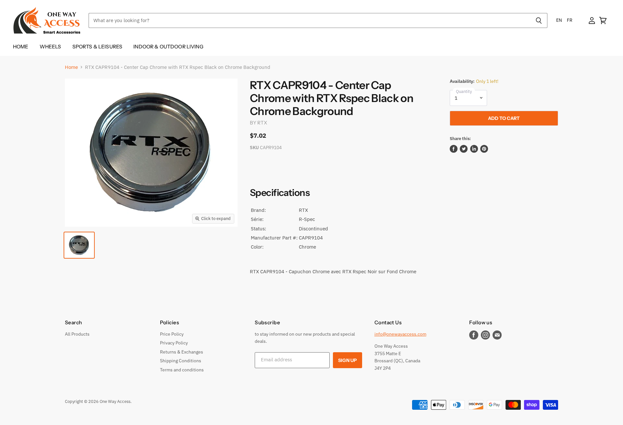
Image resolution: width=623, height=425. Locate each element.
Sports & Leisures (97, 47)
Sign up (347, 360)
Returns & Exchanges (181, 352)
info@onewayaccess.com (400, 334)
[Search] (538, 20)
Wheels (50, 47)
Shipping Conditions (180, 361)
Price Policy (172, 334)
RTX (262, 123)
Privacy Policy (174, 343)
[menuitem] (559, 20)
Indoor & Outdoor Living (168, 47)
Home (21, 47)
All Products (77, 334)
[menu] (564, 20)
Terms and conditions (182, 370)
